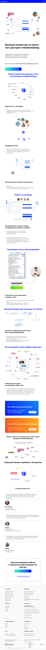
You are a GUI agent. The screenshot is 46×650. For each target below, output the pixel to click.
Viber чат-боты (8, 597)
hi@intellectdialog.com (28, 617)
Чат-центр (26, 596)
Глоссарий (26, 627)
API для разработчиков (29, 633)
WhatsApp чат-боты (9, 591)
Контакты (7, 607)
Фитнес (6, 623)
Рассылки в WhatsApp (28, 593)
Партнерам (7, 606)
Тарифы (6, 609)
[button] (13, 69)
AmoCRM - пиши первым (10, 635)
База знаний (26, 623)
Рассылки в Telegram (28, 594)
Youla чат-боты (8, 600)
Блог (25, 625)
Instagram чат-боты (9, 594)
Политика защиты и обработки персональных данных (11, 640)
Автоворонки (27, 597)
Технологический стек (28, 635)
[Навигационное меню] (44, 1)
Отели (6, 625)
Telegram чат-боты (9, 593)
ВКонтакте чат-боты (9, 596)
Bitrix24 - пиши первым (10, 633)
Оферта (6, 610)
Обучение (26, 628)
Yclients (6, 627)
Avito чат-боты (8, 599)
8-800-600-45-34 (28, 606)
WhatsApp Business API (29, 591)
